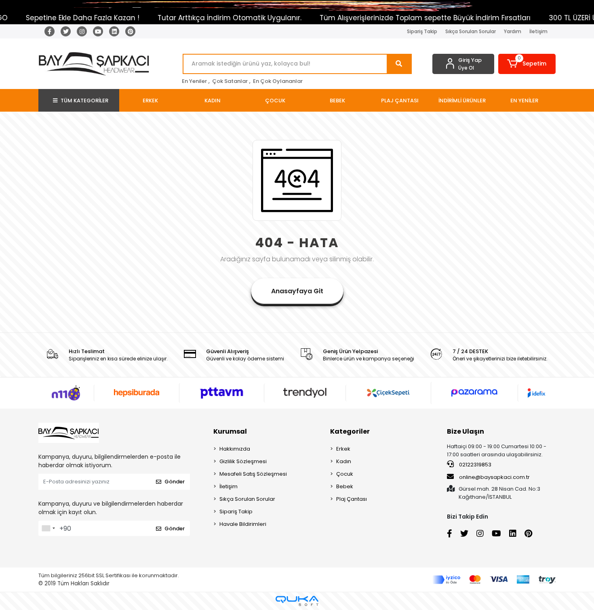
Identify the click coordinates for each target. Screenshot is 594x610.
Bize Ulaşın (465, 431)
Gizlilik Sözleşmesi (243, 461)
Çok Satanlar (230, 81)
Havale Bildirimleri (242, 524)
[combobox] (48, 528)
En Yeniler (194, 81)
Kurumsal (230, 431)
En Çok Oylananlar (278, 81)
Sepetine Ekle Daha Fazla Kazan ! (63, 18)
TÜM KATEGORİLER (84, 100)
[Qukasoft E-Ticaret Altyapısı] (297, 601)
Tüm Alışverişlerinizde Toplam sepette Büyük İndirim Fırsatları (405, 18)
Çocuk (344, 474)
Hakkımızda (234, 449)
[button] (527, 64)
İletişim (538, 31)
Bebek (344, 486)
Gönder (174, 481)
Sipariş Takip (422, 31)
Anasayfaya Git (297, 291)
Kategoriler (350, 431)
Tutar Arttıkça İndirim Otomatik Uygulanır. (210, 18)
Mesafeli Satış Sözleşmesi (253, 474)
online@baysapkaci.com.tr (494, 477)
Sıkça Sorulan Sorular (470, 31)
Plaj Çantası (351, 499)
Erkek (343, 449)
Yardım (512, 31)
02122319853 (474, 464)
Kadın (343, 461)
